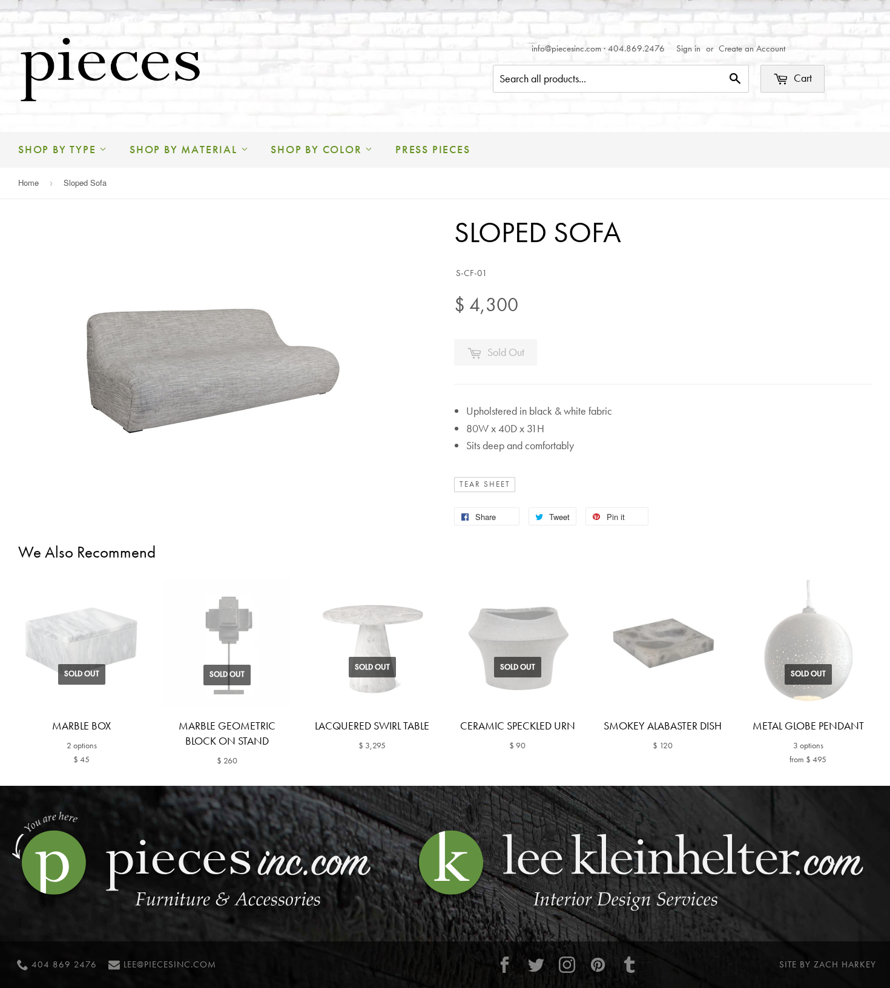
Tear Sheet (485, 484)
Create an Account (752, 48)
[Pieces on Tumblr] (629, 965)
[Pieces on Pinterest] (598, 965)
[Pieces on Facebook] (504, 965)
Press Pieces (432, 149)
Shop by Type (58, 149)
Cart (801, 78)
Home (28, 182)
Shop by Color (318, 149)
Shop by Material (185, 149)
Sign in (688, 48)
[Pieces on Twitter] (535, 965)
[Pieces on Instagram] (567, 965)
